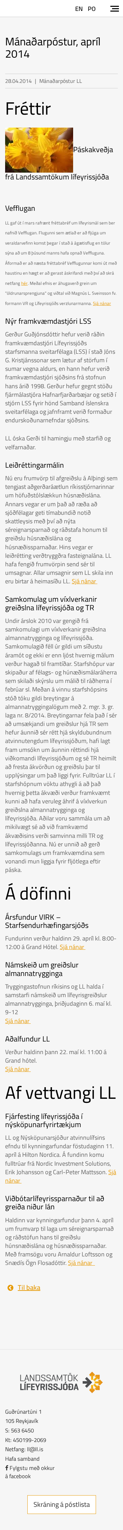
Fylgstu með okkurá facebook (30, 1471)
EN (79, 8)
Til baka (29, 1287)
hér (24, 283)
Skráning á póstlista (61, 1504)
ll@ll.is (35, 1449)
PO (92, 8)
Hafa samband (22, 1458)
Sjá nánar (102, 303)
